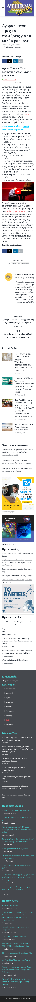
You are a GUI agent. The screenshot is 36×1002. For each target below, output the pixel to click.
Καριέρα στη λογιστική (10, 905)
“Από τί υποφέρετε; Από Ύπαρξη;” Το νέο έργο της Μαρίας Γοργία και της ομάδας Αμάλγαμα (16, 969)
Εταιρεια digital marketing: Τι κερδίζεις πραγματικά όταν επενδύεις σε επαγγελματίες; (16, 889)
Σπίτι (22, 260)
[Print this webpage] (20, 61)
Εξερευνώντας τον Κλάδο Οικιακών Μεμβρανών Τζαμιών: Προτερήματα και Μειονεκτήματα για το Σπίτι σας (23, 362)
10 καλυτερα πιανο (16, 263)
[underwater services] (18, 541)
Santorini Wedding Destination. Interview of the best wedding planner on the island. (18, 651)
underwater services (9, 544)
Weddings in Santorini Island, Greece (15, 660)
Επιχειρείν (9, 693)
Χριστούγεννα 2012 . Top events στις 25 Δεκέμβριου (15, 928)
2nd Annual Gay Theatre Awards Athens (16, 960)
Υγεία (8, 697)
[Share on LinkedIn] (15, 61)
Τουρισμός (10, 711)
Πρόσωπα (9, 702)
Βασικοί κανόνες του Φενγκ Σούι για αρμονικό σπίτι (24, 427)
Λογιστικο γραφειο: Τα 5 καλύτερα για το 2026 (16, 630)
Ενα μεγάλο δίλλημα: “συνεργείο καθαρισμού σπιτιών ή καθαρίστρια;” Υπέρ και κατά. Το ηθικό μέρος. (24, 385)
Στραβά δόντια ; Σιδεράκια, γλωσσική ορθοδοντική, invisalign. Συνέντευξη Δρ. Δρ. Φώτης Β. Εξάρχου (17, 749)
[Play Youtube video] (18, 191)
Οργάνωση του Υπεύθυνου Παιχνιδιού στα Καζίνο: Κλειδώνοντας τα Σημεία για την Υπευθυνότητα (17, 562)
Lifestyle (9, 706)
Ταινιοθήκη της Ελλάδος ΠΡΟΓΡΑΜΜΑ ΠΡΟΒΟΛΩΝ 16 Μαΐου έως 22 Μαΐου (16, 944)
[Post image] (7, 357)
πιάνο (26, 114)
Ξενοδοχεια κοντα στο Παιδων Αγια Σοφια (17, 575)
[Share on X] (9, 61)
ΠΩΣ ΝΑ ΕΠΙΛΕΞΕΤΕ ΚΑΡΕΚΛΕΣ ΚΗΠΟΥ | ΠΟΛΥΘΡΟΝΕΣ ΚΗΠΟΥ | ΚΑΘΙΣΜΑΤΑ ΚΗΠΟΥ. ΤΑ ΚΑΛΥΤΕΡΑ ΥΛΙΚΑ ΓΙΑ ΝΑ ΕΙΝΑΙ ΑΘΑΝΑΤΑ (24, 408)
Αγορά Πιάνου (10, 68)
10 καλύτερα (10, 688)
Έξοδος (9, 715)
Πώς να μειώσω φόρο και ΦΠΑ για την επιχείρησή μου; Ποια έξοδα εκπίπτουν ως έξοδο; (17, 640)
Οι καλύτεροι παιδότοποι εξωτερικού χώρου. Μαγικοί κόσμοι (18, 856)
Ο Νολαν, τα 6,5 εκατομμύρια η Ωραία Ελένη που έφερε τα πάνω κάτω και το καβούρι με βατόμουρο (18, 877)
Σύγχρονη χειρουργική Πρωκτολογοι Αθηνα (17, 953)
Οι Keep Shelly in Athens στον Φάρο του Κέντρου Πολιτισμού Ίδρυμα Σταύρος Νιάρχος (16, 981)
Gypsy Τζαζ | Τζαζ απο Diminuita (14, 936)
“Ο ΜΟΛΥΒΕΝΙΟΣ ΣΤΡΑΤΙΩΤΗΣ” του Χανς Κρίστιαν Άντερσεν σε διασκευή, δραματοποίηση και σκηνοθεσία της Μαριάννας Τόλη (18, 916)
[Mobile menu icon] (3, 8)
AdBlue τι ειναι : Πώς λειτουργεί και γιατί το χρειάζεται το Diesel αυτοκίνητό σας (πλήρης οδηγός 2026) (17, 452)
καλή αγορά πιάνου (16, 211)
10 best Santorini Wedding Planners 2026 (16, 622)
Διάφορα (9, 724)
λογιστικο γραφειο (8, 511)
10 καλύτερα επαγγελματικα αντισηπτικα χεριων (16, 866)
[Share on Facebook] (4, 61)
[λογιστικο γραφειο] (18, 509)
